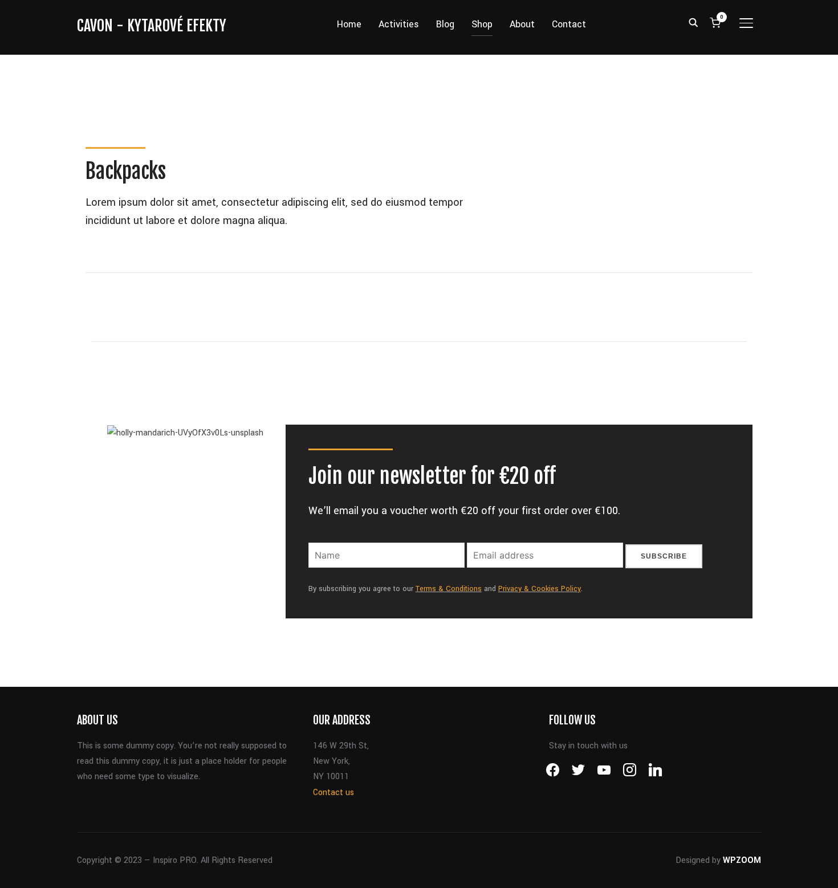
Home (341, 24)
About (529, 24)
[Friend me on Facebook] (552, 715)
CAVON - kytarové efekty (151, 26)
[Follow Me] (578, 715)
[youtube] (604, 715)
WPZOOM (742, 806)
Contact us (333, 738)
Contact (576, 24)
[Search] (693, 21)
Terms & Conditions (449, 534)
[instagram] (629, 715)
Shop (474, 24)
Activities (391, 24)
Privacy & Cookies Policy (539, 534)
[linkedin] (655, 715)
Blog (438, 24)
